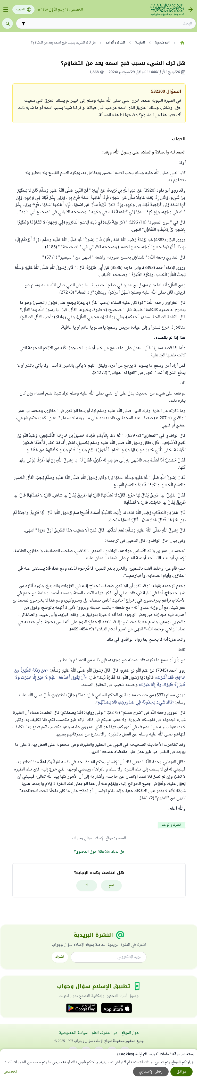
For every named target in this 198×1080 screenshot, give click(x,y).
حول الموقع (130, 1033)
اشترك (59, 957)
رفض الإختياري (150, 1071)
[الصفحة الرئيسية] (182, 42)
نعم (111, 885)
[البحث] (7, 23)
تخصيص (10, 1071)
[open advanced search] (23, 23)
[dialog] (99, 1064)
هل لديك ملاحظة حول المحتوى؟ (99, 851)
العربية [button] (20, 9)
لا (87, 885)
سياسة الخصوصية (73, 1033)
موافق (181, 1071)
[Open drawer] (5, 9)
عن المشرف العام (104, 1033)
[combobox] (109, 23)
